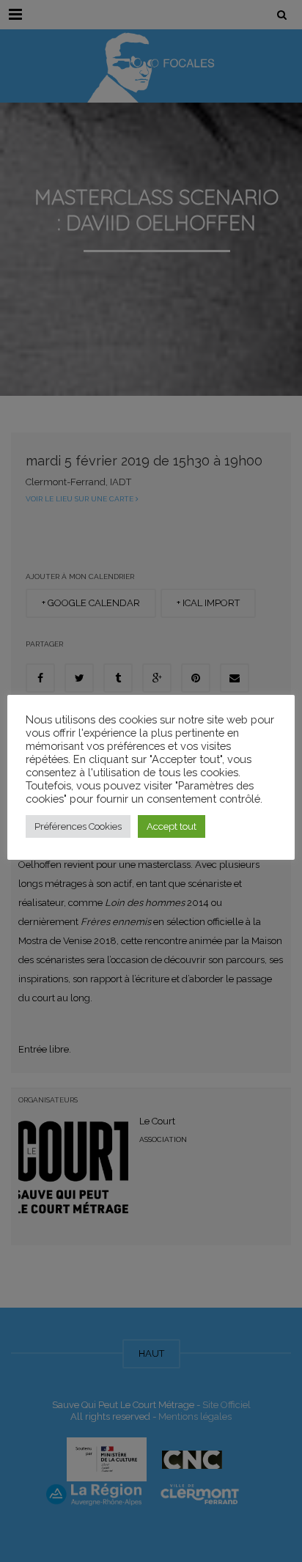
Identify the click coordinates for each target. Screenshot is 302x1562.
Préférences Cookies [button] (78, 826)
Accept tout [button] (171, 826)
